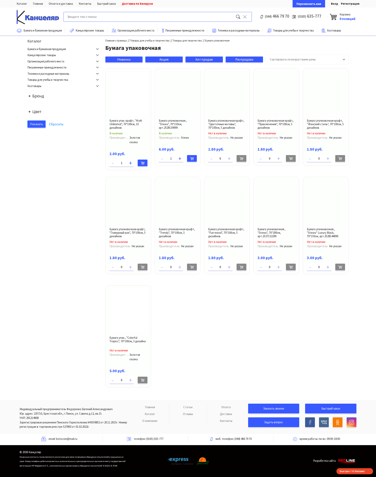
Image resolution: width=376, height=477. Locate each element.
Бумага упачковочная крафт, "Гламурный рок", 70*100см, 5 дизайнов (127, 232)
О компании (149, 421)
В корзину (142, 163)
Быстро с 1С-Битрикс (352, 471)
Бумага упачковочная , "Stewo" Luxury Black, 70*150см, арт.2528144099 (322, 232)
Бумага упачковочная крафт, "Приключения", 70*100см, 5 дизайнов (276, 124)
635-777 (309, 16)
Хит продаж (204, 59)
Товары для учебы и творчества (47, 80)
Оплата (226, 407)
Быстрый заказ (106, 3)
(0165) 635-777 (154, 439)
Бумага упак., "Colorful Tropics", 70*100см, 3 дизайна (127, 339)
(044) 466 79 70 (243, 439)
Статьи (188, 407)
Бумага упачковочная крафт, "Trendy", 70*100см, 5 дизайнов (177, 232)
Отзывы (188, 414)
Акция (164, 59)
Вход (334, 3)
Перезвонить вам (308, 4)
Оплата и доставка (61, 3)
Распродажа (244, 59)
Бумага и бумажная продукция (46, 49)
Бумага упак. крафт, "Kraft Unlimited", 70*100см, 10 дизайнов (125, 124)
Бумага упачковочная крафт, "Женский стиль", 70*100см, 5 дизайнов (325, 124)
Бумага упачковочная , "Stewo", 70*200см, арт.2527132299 (272, 232)
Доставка (226, 414)
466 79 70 (277, 16)
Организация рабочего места (45, 61)
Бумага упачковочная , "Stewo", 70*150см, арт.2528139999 (173, 124)
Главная (38, 3)
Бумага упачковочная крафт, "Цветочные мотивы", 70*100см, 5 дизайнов (226, 124)
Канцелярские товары (41, 55)
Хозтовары (34, 86)
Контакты (85, 3)
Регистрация (350, 3)
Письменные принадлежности (46, 67)
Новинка (123, 59)
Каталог (22, 3)
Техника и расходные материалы (48, 73)
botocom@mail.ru (66, 439)
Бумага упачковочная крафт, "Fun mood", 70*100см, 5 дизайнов (226, 232)
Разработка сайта (324, 461)
